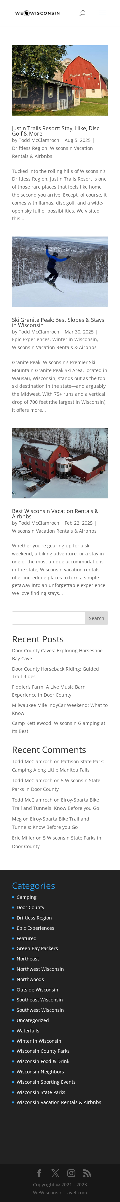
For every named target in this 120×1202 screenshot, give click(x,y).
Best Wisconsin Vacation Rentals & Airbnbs (55, 513)
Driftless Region (29, 148)
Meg (17, 819)
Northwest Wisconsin (40, 969)
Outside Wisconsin (37, 989)
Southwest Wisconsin (40, 1010)
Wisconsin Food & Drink (43, 1061)
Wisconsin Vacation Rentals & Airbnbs (54, 347)
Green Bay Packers (37, 948)
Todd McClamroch (39, 140)
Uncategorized (33, 1020)
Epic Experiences (31, 339)
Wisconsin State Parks (41, 1092)
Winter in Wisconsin (74, 339)
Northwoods (30, 979)
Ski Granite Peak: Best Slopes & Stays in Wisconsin (58, 322)
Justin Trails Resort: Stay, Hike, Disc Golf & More (55, 131)
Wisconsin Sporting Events (46, 1082)
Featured (27, 938)
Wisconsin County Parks (43, 1051)
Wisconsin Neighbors (40, 1071)
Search (96, 618)
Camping (27, 897)
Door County (30, 907)
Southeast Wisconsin (40, 999)
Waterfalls (28, 1030)
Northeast (28, 958)
